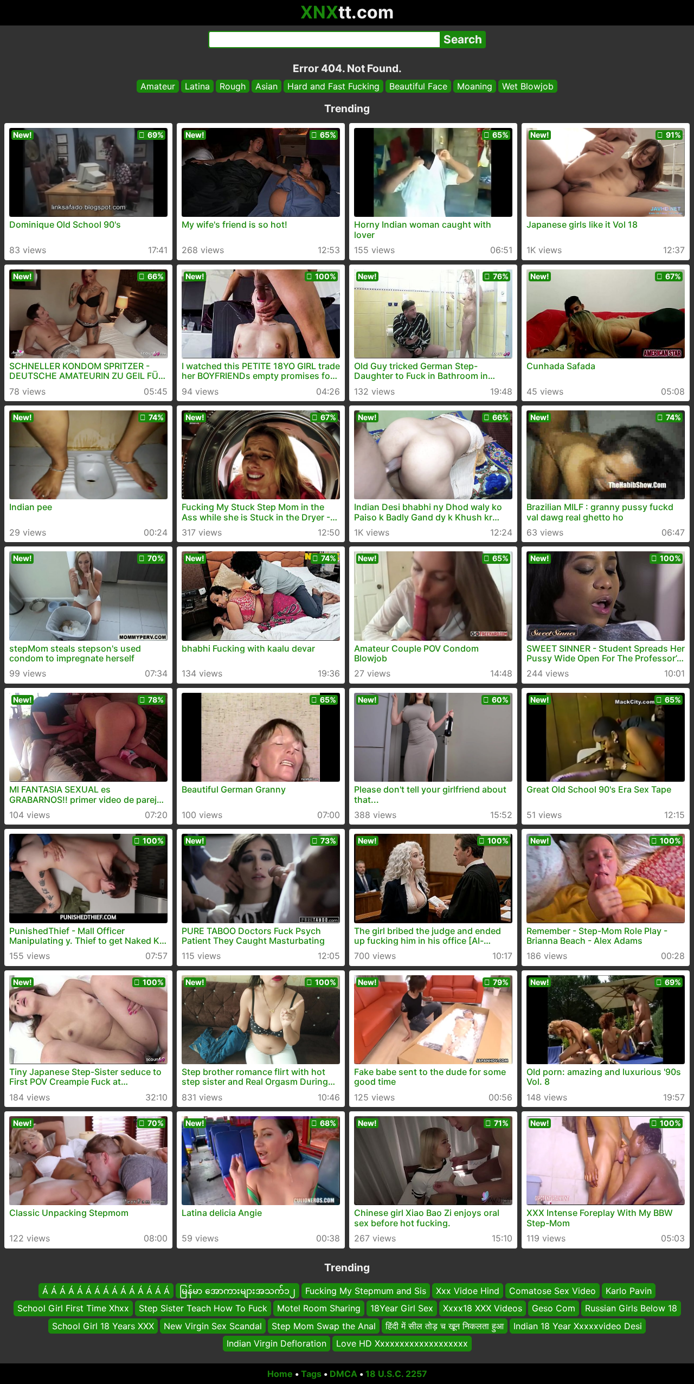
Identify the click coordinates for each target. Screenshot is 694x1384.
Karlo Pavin (629, 1290)
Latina (197, 86)
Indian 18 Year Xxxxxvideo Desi (577, 1325)
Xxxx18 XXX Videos (482, 1308)
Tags (311, 1374)
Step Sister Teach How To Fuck (203, 1308)
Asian (266, 86)
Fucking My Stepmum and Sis (365, 1290)
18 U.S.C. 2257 (396, 1374)
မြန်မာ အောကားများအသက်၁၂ (237, 1290)
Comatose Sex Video (552, 1290)
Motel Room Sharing (319, 1308)
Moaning (474, 86)
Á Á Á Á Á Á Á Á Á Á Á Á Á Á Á (106, 1290)
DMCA (343, 1374)
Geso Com (553, 1308)
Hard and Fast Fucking (333, 86)
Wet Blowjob (528, 86)
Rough (233, 86)
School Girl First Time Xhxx (73, 1308)
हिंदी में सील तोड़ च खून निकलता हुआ (444, 1325)
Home (280, 1374)
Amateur (157, 86)
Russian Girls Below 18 (631, 1308)
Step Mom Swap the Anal (324, 1325)
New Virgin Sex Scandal (213, 1325)
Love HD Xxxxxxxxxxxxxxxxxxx (402, 1343)
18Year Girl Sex (401, 1308)
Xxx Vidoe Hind (467, 1290)
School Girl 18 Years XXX (103, 1325)
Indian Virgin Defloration (276, 1343)
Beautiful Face (418, 86)
